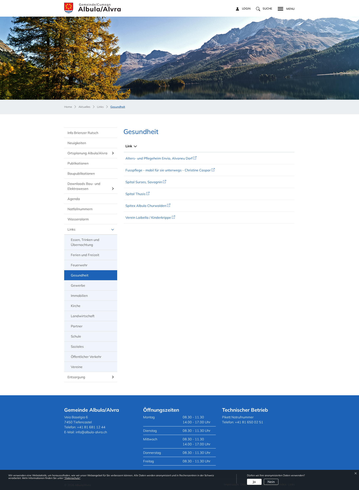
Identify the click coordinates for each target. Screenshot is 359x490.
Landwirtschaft (83, 316)
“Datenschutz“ (72, 478)
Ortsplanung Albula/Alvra (87, 153)
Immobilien (79, 296)
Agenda (74, 199)
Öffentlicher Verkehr (86, 357)
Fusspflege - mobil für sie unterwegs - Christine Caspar (170, 170)
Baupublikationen (81, 173)
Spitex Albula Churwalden (147, 206)
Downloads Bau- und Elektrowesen (84, 186)
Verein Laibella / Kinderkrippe (150, 217)
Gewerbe (78, 285)
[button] (264, 8)
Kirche (75, 306)
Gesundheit (83, 276)
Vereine (76, 367)
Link (128, 146)
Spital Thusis (137, 194)
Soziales (77, 346)
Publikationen (78, 163)
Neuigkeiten (77, 143)
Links (71, 229)
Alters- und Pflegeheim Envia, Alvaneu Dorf (161, 158)
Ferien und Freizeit (85, 255)
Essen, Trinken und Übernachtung (85, 242)
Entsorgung (76, 377)
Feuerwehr (79, 265)
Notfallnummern (80, 209)
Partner (76, 326)
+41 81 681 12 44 (91, 427)
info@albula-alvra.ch (91, 432)
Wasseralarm (78, 219)
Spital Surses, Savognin (145, 182)
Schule (76, 336)
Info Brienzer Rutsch (83, 133)
